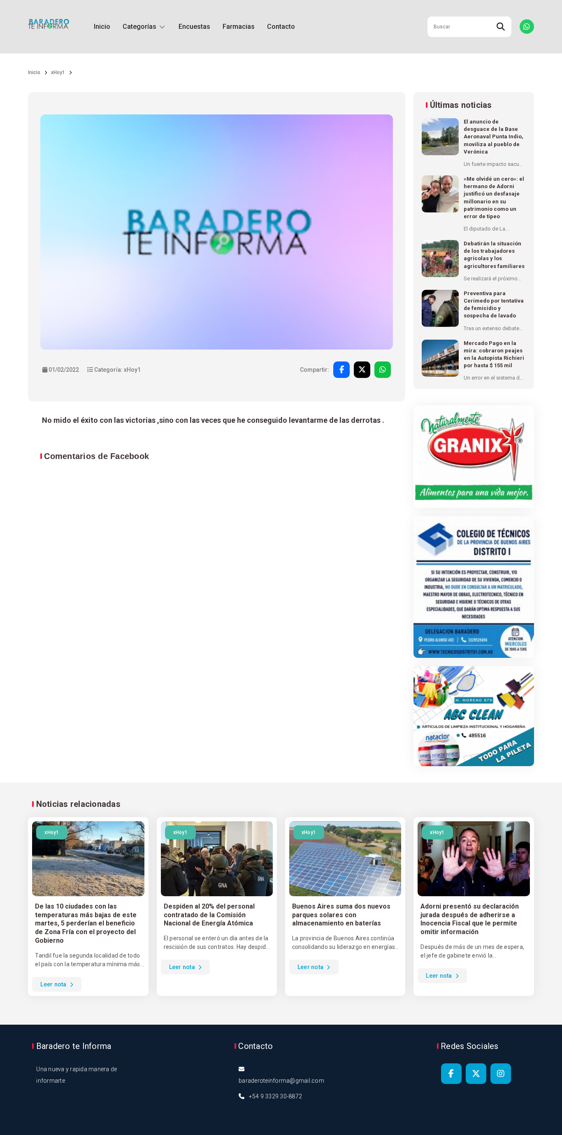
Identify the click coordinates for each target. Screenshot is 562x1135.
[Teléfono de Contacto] (527, 26)
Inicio (102, 26)
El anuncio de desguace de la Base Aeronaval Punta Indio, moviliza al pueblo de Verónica (493, 137)
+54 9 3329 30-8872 (275, 1096)
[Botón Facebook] (451, 1073)
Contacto (281, 26)
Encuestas (194, 26)
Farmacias (239, 26)
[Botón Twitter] (476, 1073)
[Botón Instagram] (500, 1073)
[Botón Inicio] (48, 26)
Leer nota (54, 984)
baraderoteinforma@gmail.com (281, 1080)
